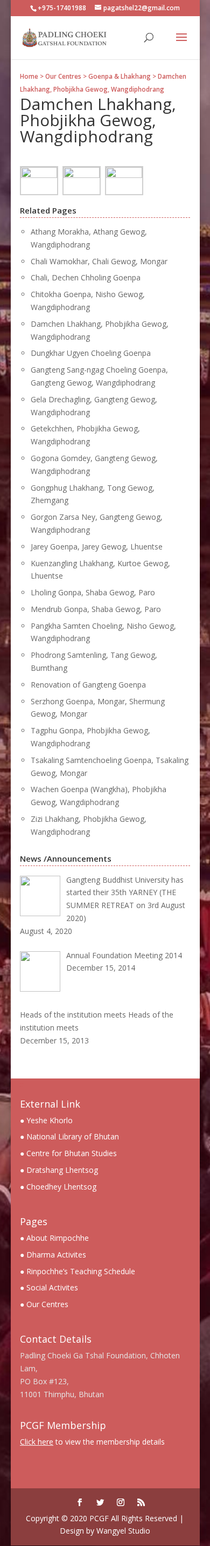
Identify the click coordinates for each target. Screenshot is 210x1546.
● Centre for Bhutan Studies (68, 1153)
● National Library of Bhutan (69, 1136)
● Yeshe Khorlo (46, 1120)
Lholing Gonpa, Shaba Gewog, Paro (93, 592)
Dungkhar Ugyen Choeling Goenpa (91, 353)
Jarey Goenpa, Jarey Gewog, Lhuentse (97, 546)
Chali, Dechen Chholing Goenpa (86, 277)
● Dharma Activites (53, 1254)
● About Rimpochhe (54, 1238)
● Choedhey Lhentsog (58, 1186)
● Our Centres (44, 1304)
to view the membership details (92, 1442)
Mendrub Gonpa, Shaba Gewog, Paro (96, 609)
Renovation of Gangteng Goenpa (88, 684)
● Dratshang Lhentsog (59, 1170)
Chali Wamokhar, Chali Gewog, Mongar (99, 261)
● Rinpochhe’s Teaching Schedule (77, 1271)
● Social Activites (49, 1287)
